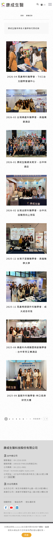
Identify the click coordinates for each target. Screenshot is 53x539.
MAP (11, 477)
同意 (26, 534)
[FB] (6, 507)
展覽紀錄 (29, 15)
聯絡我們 (19, 502)
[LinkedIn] (17, 507)
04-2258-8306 (20, 460)
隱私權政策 (30, 502)
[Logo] (12, 4)
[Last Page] (30, 419)
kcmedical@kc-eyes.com (22, 470)
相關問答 (8, 502)
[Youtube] (12, 507)
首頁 (22, 15)
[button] (37, 4)
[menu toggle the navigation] (49, 4)
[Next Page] (26, 419)
